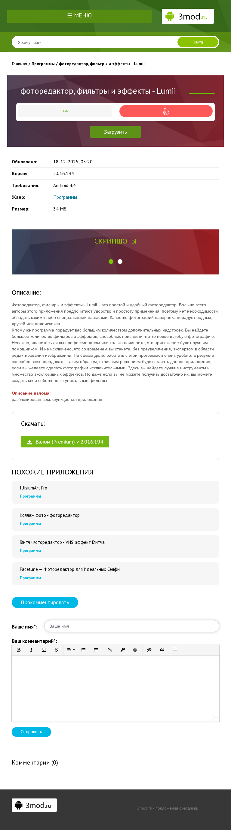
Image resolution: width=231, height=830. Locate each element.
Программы (65, 197)
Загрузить (115, 131)
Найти (197, 42)
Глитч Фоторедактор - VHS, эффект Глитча (62, 542)
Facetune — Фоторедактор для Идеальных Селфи (70, 569)
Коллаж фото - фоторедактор (50, 515)
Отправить (31, 732)
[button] (111, 261)
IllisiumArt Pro (33, 488)
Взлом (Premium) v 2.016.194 (68, 441)
